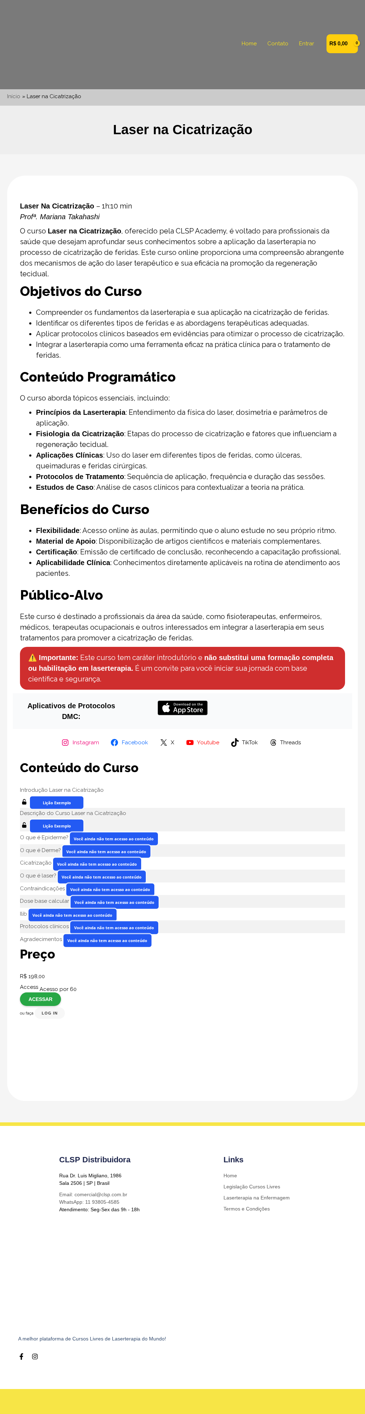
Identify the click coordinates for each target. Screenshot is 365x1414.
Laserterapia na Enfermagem (256, 1198)
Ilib (24, 914)
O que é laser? (39, 875)
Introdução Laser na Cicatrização (62, 790)
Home (249, 43)
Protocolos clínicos (45, 926)
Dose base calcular (45, 901)
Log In (50, 1013)
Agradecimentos (41, 939)
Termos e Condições (246, 1209)
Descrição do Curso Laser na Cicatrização (73, 813)
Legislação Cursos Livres (251, 1186)
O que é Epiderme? (45, 837)
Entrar (306, 43)
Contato (277, 43)
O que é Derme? (41, 850)
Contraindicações (43, 888)
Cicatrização (36, 863)
